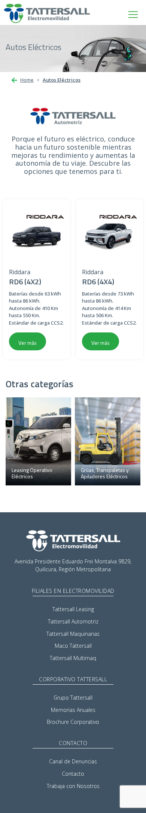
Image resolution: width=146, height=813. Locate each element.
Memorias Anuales (73, 709)
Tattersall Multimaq (73, 658)
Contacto (73, 773)
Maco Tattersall (73, 645)
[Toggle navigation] (133, 14)
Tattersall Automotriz (73, 621)
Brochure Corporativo (73, 721)
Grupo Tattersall (73, 697)
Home (27, 79)
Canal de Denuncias (73, 761)
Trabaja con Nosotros (73, 785)
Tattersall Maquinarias (73, 633)
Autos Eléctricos (61, 79)
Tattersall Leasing (73, 609)
